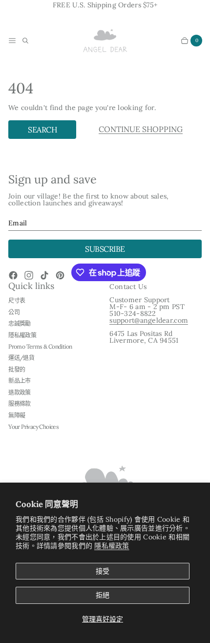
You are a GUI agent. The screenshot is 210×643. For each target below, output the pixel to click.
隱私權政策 (111, 545)
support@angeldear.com (148, 320)
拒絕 (102, 595)
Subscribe (105, 249)
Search (42, 129)
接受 (102, 571)
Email (17, 223)
